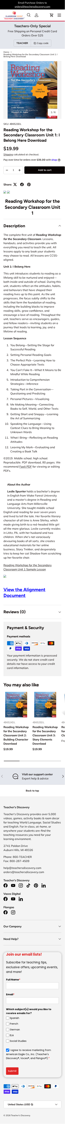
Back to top (32, 790)
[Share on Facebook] (21, 184)
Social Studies (18, 1041)
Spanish (14, 1018)
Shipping (8, 154)
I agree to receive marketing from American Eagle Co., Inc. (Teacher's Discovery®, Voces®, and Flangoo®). (28, 1054)
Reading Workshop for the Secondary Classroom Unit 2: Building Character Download (16, 735)
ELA (12, 1035)
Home (6, 52)
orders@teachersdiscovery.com (32, 6)
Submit (12, 1071)
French (14, 1023)
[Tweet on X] (15, 184)
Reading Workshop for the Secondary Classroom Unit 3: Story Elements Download (45, 735)
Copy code (43, 43)
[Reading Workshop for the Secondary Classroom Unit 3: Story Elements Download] (45, 704)
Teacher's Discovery (20, 1115)
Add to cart (44, 170)
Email (10, 994)
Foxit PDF (25, 466)
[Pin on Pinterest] (28, 184)
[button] (51, 15)
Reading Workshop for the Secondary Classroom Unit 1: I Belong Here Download (30, 55)
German (15, 1029)
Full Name (13, 979)
